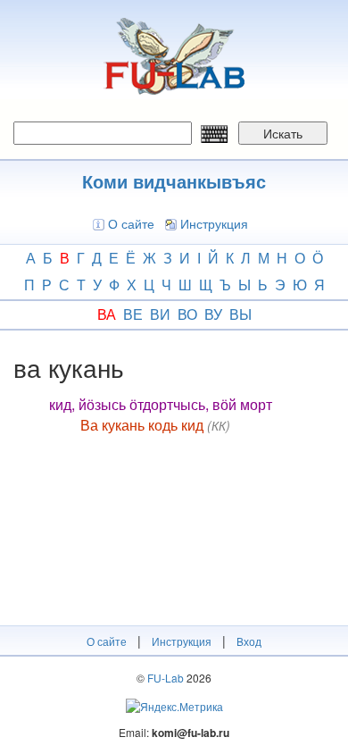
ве (133, 314)
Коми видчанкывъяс (174, 181)
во (187, 314)
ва (106, 314)
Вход (248, 641)
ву (213, 314)
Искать (282, 133)
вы (240, 314)
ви (160, 314)
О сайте (131, 223)
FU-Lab (165, 677)
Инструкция (214, 223)
